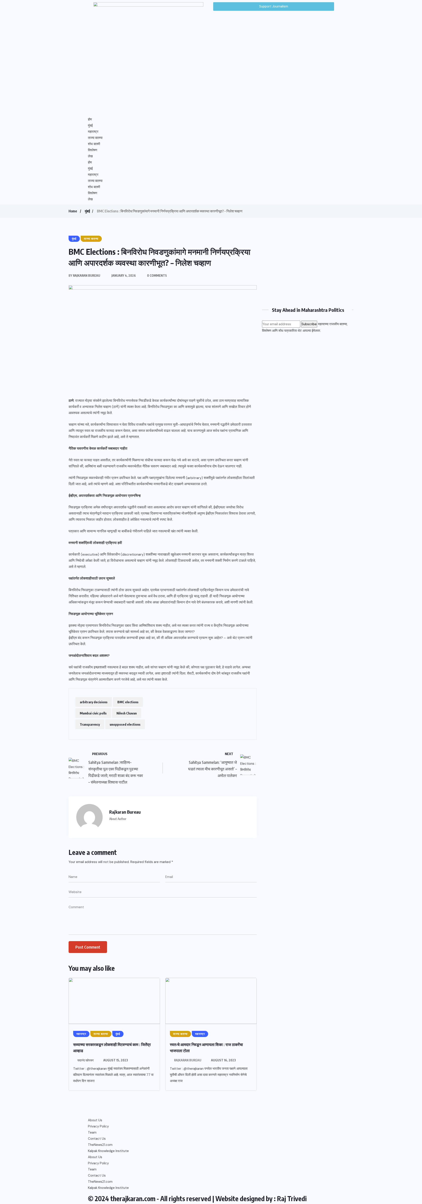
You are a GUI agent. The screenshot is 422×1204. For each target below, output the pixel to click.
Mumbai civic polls (93, 713)
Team (92, 1132)
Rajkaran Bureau (187, 1060)
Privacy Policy (98, 1126)
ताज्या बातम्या (95, 138)
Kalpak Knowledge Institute (108, 1151)
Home (73, 211)
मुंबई (90, 125)
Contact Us (97, 1138)
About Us (95, 1120)
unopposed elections (125, 724)
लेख (90, 156)
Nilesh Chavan (126, 713)
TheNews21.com (100, 1145)
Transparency (90, 724)
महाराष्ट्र (93, 131)
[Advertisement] (307, 266)
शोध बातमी (94, 144)
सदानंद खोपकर (85, 1060)
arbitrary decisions (93, 702)
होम (90, 119)
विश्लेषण (92, 150)
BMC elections (127, 702)
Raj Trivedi (292, 1198)
